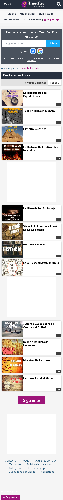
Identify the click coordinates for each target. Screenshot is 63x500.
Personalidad (27, 13)
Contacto (10, 460)
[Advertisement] (31, 182)
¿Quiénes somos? (45, 460)
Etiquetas (13, 68)
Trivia (40, 13)
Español (11, 13)
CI (23, 19)
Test (3, 68)
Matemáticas (12, 19)
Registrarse (11, 497)
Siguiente (31, 400)
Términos (44, 58)
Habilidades (34, 19)
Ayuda (25, 460)
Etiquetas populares (40, 468)
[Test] (33, 4)
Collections (47, 471)
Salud (50, 13)
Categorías (15, 468)
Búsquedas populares (22, 471)
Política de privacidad (39, 464)
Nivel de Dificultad (35, 82)
